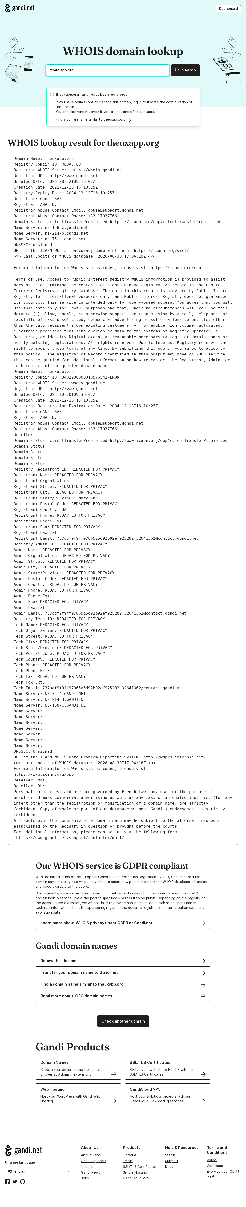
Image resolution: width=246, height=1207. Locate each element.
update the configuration (167, 102)
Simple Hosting (135, 1172)
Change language (20, 1162)
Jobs (85, 1178)
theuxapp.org (67, 94)
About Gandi (91, 1155)
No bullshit (89, 1167)
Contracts (215, 1166)
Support (171, 1161)
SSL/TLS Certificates (140, 1167)
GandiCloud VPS (136, 1178)
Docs (169, 1167)
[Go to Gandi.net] (19, 8)
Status (170, 1155)
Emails (128, 1161)
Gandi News (90, 1172)
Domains (129, 1155)
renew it (83, 112)
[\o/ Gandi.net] (39, 1150)
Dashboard (228, 8)
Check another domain (123, 1021)
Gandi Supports (93, 1161)
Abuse (212, 1160)
